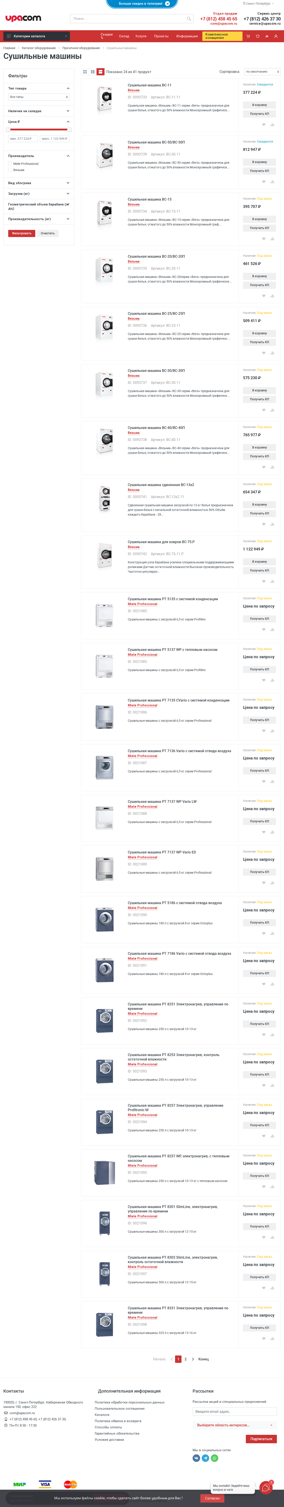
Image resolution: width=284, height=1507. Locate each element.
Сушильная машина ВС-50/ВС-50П (156, 142)
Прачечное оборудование (81, 48)
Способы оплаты (108, 1427)
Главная (9, 48)
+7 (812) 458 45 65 (218, 19)
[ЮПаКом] (23, 18)
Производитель (21, 156)
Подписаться (261, 1439)
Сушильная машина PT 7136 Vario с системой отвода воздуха (179, 751)
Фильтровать (22, 233)
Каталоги (102, 1415)
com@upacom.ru (223, 24)
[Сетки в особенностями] (93, 71)
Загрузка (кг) (19, 194)
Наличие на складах (24, 111)
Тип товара (17, 88)
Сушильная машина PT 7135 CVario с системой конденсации (178, 700)
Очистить (48, 233)
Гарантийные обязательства (117, 1433)
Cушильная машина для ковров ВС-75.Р (161, 542)
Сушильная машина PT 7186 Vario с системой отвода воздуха (179, 953)
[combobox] (235, 1425)
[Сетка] (85, 71)
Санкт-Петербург (258, 3)
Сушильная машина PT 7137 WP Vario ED (162, 852)
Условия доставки (109, 1440)
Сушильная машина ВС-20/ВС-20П (156, 256)
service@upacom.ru (265, 24)
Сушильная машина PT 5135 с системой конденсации (173, 599)
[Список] (101, 71)
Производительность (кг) (29, 219)
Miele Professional (142, 604)
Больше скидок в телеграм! (142, 4)
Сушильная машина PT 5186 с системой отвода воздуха (175, 903)
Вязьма (134, 90)
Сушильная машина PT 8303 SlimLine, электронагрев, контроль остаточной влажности (173, 1259)
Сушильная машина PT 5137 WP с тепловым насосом (172, 650)
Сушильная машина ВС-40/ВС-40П (156, 428)
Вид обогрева (19, 183)
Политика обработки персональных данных (129, 1402)
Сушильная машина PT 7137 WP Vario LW (162, 801)
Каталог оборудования (39, 48)
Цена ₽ (14, 122)
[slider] (8, 130)
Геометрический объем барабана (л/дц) (38, 206)
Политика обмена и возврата (118, 1421)
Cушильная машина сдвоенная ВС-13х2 (161, 485)
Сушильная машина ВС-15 (150, 199)
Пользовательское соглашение (120, 1409)
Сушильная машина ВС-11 (150, 85)
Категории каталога (29, 36)
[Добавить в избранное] (264, 124)
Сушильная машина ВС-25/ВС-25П (156, 313)
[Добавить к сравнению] (272, 124)
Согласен (212, 1498)
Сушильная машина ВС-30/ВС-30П (156, 371)
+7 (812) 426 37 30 (262, 19)
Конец (203, 1359)
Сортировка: (229, 72)
